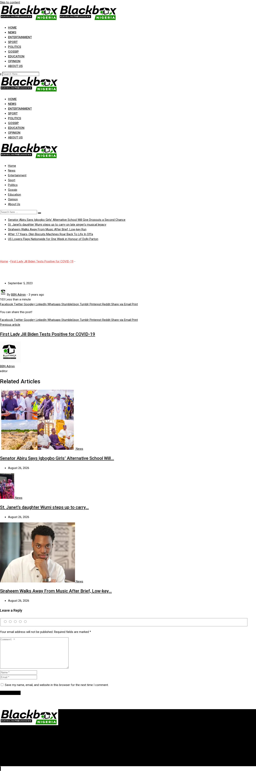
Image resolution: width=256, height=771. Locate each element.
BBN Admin (7, 366)
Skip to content (10, 2)
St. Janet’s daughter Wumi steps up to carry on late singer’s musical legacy (57, 224)
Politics (14, 47)
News (12, 32)
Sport (13, 42)
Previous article (10, 324)
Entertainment (20, 37)
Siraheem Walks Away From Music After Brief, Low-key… (56, 590)
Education (16, 56)
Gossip (13, 51)
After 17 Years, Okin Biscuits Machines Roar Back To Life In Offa (50, 234)
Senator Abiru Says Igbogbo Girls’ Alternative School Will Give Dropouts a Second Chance (66, 220)
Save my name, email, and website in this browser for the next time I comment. (57, 685)
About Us (15, 66)
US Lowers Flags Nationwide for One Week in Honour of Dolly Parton (53, 239)
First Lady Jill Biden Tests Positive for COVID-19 (41, 261)
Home (12, 27)
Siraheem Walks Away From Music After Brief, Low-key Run (47, 229)
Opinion (14, 61)
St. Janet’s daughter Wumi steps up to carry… (44, 507)
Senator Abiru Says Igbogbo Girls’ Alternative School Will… (57, 458)
